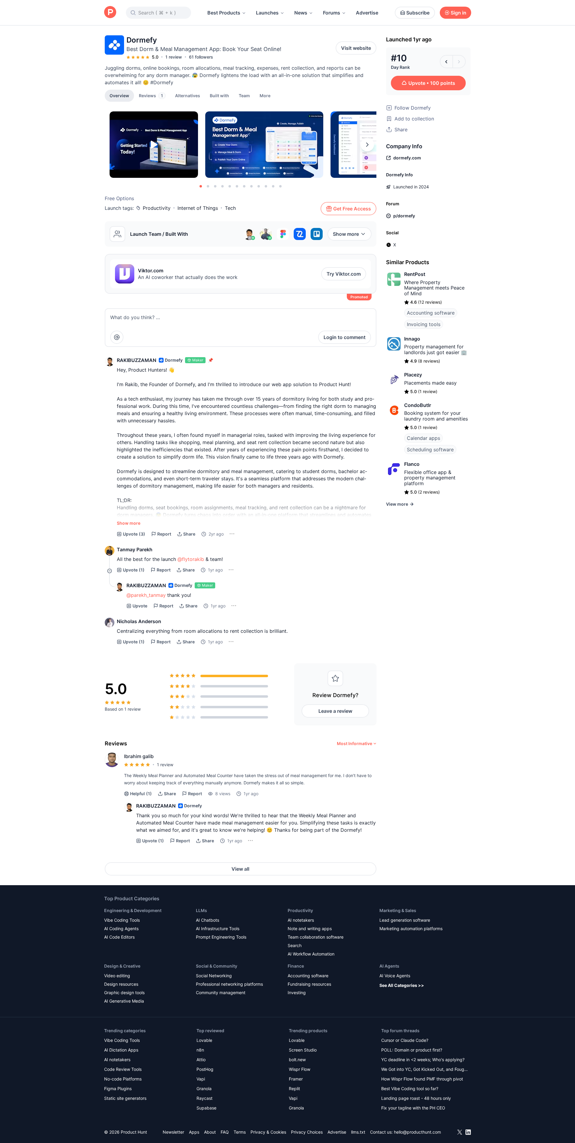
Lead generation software (404, 920)
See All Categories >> (401, 985)
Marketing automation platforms (410, 928)
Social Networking (214, 975)
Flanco (412, 464)
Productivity (157, 208)
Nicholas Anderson (139, 621)
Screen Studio (303, 1049)
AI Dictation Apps (121, 1049)
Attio (201, 1059)
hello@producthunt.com (417, 1132)
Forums (331, 13)
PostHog (204, 1069)
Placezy (413, 375)
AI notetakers (301, 920)
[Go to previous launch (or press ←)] (446, 62)
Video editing (117, 975)
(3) (134, 533)
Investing (297, 992)
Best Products (223, 13)
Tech (230, 208)
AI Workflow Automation (311, 953)
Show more (346, 234)
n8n (200, 1049)
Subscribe (418, 13)
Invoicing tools (423, 324)
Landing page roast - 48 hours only (416, 1098)
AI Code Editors (119, 937)
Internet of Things (197, 208)
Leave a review (335, 711)
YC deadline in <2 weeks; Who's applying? (423, 1059)
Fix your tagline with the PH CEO (413, 1107)
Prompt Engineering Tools (221, 937)
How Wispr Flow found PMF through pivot (422, 1078)
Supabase (206, 1107)
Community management (220, 992)
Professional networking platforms (229, 984)
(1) (134, 569)
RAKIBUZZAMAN (136, 360)
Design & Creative (122, 966)
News (300, 13)
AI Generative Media (124, 1001)
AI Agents (389, 966)
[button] (265, 95)
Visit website (356, 48)
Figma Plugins (118, 1088)
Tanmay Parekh (134, 549)
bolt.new (297, 1059)
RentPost (414, 274)
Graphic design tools (124, 992)
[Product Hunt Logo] (110, 12)
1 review (173, 56)
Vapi (200, 1078)
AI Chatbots (207, 920)
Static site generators (125, 1098)
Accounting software (431, 313)
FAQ (225, 1132)
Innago (412, 339)
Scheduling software (430, 450)
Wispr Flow (299, 1069)
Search (295, 945)
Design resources (121, 984)
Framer (296, 1078)
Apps (194, 1132)
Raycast (204, 1098)
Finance (296, 966)
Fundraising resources (309, 984)
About (210, 1132)
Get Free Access (352, 209)
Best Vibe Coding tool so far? (409, 1088)
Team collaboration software (315, 937)
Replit (294, 1088)
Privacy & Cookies (268, 1132)
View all (240, 869)
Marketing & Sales (397, 910)
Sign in (458, 13)
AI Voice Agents (394, 975)
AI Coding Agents (121, 928)
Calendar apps (423, 438)
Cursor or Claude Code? (404, 1040)
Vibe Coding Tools (122, 920)
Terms (240, 1132)
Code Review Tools (123, 1069)
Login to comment (345, 337)
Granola (204, 1088)
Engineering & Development (132, 910)
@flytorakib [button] (190, 559)
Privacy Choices (307, 1132)
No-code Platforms (123, 1078)
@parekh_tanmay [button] (146, 595)
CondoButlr (417, 405)
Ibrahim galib (139, 756)
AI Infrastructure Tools (217, 928)
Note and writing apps (310, 928)
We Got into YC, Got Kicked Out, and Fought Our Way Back (424, 1070)
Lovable (204, 1040)
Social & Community (216, 966)
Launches (267, 13)
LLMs (201, 910)
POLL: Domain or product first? (411, 1049)
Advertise (367, 13)
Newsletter (173, 1132)
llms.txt (358, 1132)
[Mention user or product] (116, 337)
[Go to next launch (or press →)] (459, 62)
